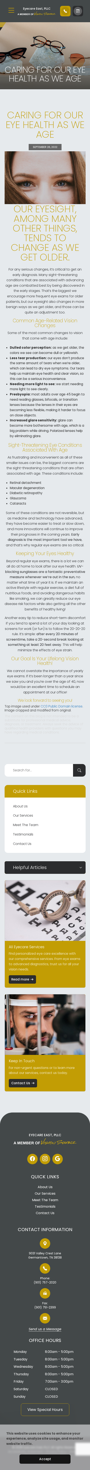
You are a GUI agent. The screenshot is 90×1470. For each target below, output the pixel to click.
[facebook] (32, 1159)
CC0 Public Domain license (61, 706)
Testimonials (23, 834)
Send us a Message (45, 1329)
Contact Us (22, 843)
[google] (57, 1159)
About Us (20, 806)
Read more (20, 979)
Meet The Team (25, 824)
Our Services (23, 815)
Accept (45, 1459)
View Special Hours (45, 1409)
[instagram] (45, 1159)
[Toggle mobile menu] (11, 10)
